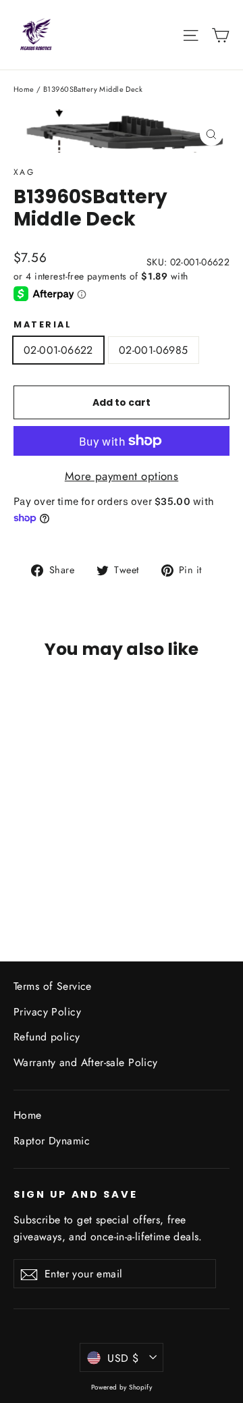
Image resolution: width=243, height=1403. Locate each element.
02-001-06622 (58, 350)
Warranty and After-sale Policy (86, 1062)
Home (24, 89)
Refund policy (47, 1036)
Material (43, 324)
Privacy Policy (47, 1012)
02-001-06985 (153, 350)
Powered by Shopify (122, 1387)
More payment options (122, 476)
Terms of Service (53, 986)
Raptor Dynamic (52, 1140)
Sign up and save (76, 1194)
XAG (24, 172)
